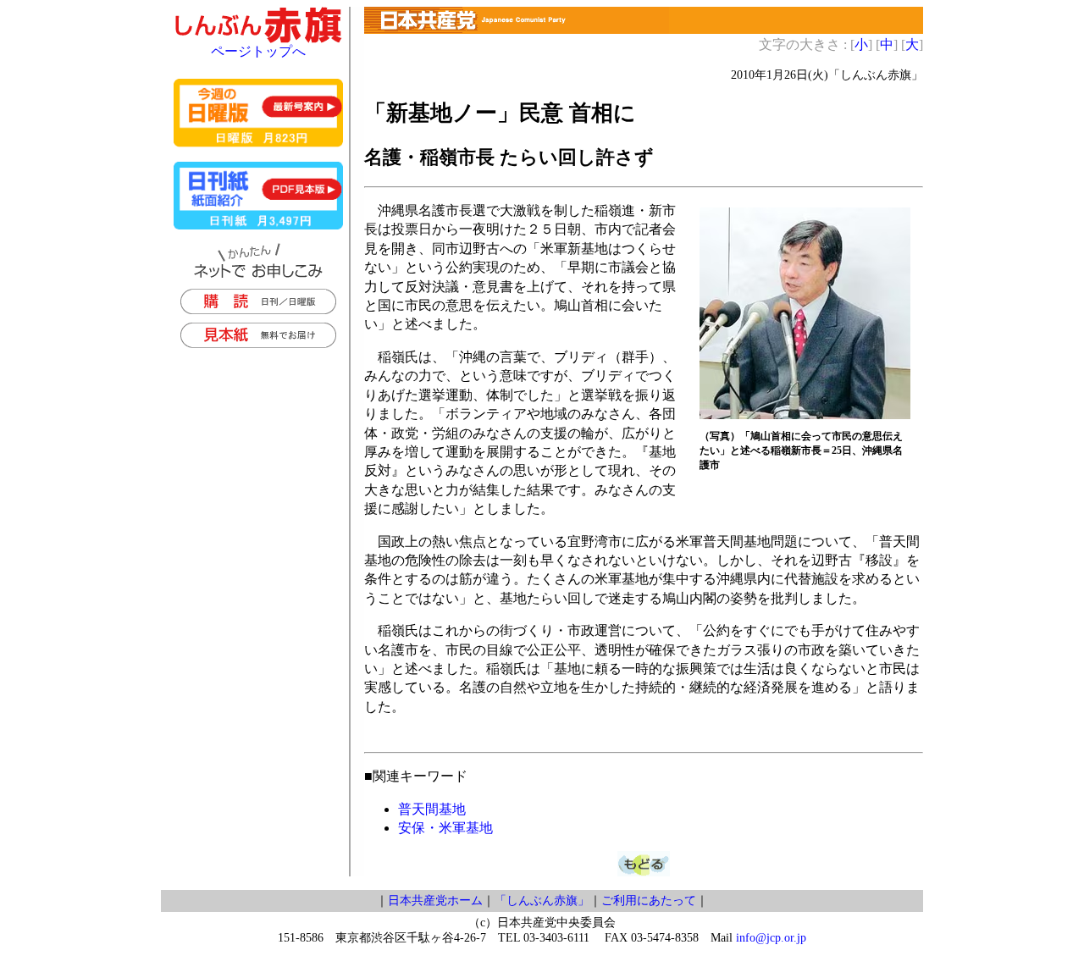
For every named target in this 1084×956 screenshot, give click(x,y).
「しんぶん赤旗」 (542, 900)
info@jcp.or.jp (771, 937)
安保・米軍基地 (445, 828)
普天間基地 (432, 809)
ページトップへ (258, 51)
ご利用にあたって (648, 900)
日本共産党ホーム (435, 900)
